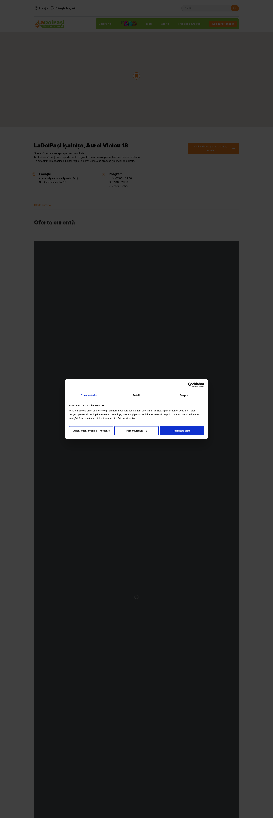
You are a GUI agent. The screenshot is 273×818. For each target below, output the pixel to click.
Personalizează (134, 430)
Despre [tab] (184, 395)
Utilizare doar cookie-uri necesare (91, 430)
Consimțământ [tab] (89, 395)
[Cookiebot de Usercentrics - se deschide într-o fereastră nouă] (190, 385)
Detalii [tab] (136, 395)
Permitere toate (181, 430)
